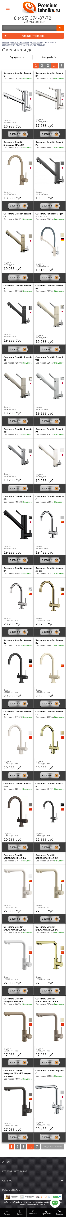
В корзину (15, 134)
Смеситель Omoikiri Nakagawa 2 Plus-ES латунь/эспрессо (17, 1073)
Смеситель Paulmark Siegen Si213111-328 (49, 215)
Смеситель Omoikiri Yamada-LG (49, 713)
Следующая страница (52, 1146)
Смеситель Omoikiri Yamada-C (49, 497)
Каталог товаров (33, 35)
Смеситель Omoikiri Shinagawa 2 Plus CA (14, 143)
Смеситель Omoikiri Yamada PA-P (17, 713)
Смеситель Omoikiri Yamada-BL (49, 785)
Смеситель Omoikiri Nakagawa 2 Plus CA (13, 1000)
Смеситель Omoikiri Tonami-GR (17, 430)
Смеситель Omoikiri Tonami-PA (49, 430)
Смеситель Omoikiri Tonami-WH (49, 358)
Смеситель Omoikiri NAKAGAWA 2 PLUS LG (46, 928)
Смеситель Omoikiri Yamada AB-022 (49, 569)
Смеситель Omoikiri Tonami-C (17, 74)
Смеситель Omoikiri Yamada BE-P (49, 641)
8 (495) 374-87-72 (32, 18)
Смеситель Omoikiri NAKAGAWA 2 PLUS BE (46, 856)
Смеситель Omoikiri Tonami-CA (17, 215)
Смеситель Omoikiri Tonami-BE (49, 287)
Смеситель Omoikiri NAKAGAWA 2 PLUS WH (15, 928)
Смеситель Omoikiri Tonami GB (17, 497)
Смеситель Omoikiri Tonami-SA (17, 358)
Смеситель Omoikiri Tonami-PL (49, 143)
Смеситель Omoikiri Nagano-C (49, 1072)
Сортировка (15, 57)
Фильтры (47, 57)
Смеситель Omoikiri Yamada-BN (18, 569)
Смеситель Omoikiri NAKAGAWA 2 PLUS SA (46, 1000)
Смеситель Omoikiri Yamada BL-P (17, 641)
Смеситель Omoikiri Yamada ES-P (17, 785)
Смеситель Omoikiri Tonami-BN (49, 74)
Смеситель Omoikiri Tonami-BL (17, 287)
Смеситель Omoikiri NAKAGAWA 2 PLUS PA (15, 856)
